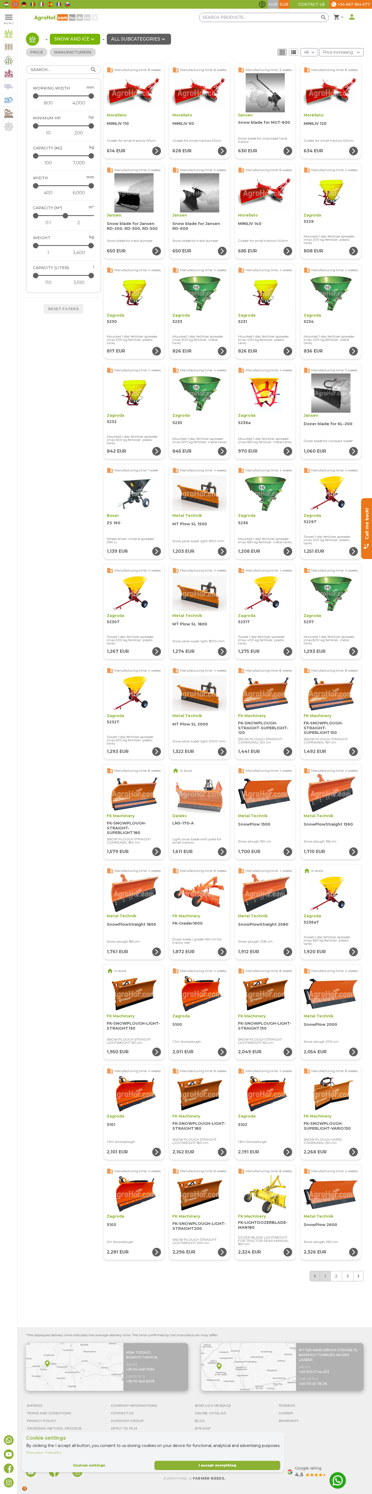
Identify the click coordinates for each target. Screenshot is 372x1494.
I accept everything (217, 1465)
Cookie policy (53, 1452)
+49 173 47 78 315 (313, 1384)
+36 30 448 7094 (140, 1369)
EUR (284, 4)
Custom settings (89, 1465)
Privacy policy (34, 1452)
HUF (273, 4)
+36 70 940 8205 (140, 1381)
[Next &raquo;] (358, 1276)
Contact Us (311, 4)
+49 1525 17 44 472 (314, 1372)
